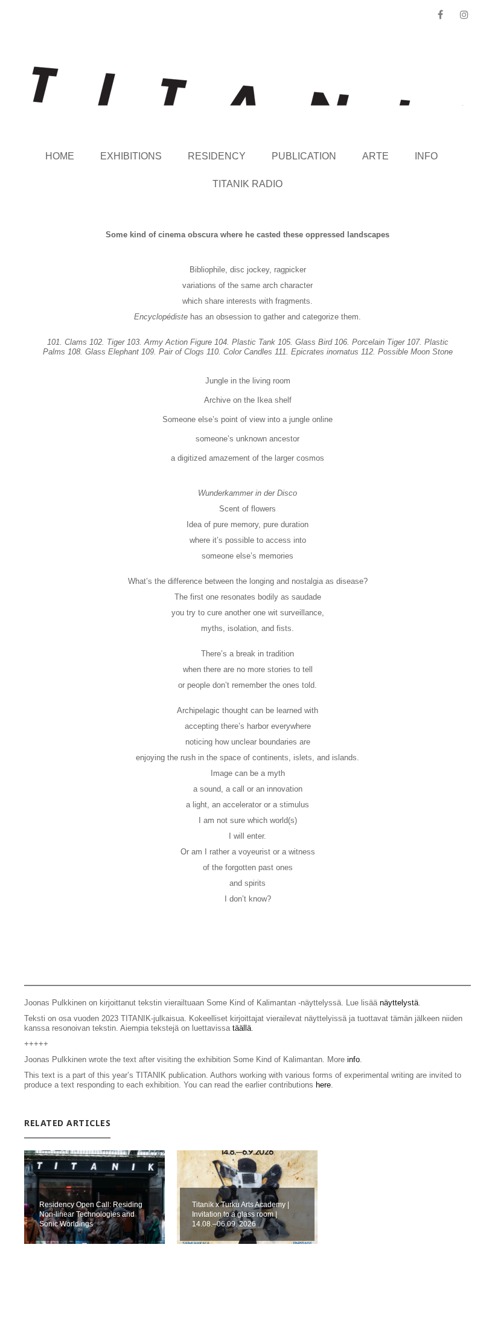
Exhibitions (131, 156)
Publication (304, 156)
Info (426, 156)
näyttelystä (399, 1002)
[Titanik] (248, 86)
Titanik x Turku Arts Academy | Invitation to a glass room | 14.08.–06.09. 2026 (240, 1214)
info (353, 1059)
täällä (241, 1028)
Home (59, 156)
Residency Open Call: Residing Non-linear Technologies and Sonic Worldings (90, 1214)
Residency (217, 156)
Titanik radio (247, 184)
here (323, 1084)
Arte (375, 156)
